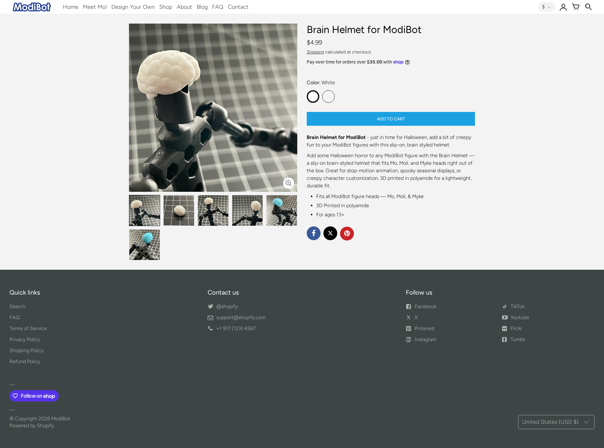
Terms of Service (28, 328)
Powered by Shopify (31, 426)
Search (17, 306)
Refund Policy (24, 361)
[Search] (588, 7)
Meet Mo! (95, 6)
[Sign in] (563, 7)
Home (70, 6)
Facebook (425, 306)
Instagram (425, 339)
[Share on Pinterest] (347, 234)
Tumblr (518, 339)
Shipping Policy (26, 350)
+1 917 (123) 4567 (235, 328)
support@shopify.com (241, 317)
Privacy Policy (24, 339)
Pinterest (425, 328)
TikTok (517, 306)
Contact (238, 6)
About (184, 6)
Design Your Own (133, 6)
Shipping (315, 52)
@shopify (227, 306)
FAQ (217, 6)
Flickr (516, 328)
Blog (202, 6)
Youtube (520, 317)
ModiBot (60, 419)
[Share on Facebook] (314, 233)
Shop (165, 6)
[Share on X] (330, 233)
